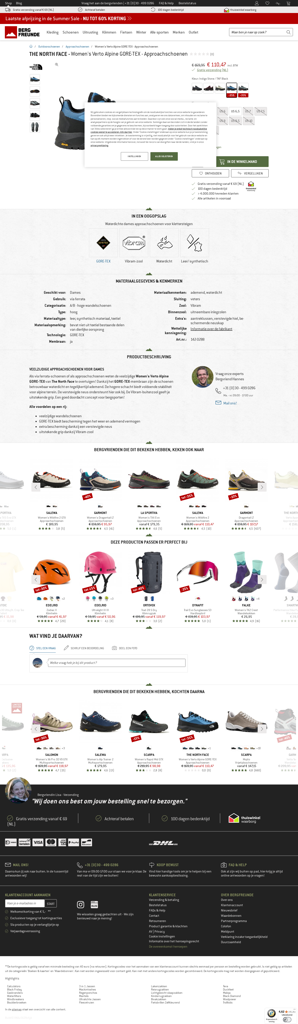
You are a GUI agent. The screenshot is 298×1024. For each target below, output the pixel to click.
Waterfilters (14, 996)
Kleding (53, 32)
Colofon (226, 926)
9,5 (235, 121)
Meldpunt (227, 932)
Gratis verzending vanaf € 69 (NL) (33, 10)
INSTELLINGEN (134, 156)
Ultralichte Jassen (90, 999)
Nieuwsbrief (229, 910)
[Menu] (294, 1010)
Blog (19, 3)
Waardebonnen (231, 916)
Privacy (159, 932)
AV (151, 932)
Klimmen (109, 32)
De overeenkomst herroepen (168, 947)
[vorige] (35, 487)
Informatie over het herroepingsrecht (174, 941)
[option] (103, 249)
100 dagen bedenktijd (171, 10)
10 (248, 121)
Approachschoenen (77, 46)
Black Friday (14, 989)
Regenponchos (88, 993)
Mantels (84, 996)
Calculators (13, 986)
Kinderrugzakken (161, 996)
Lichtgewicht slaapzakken (166, 993)
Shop (8, 3)
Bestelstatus (158, 905)
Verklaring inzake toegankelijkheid (244, 937)
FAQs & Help (157, 910)
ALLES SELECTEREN (164, 156)
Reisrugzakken (160, 989)
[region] (150, 134)
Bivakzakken (158, 999)
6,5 (235, 111)
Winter (141, 32)
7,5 (261, 111)
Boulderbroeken (16, 1002)
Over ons (227, 900)
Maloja (226, 993)
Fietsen (126, 32)
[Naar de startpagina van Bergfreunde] (23, 32)
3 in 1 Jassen (87, 986)
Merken (179, 32)
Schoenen (71, 32)
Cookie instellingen (162, 936)
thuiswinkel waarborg (243, 10)
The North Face (48, 54)
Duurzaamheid (231, 942)
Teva (225, 986)
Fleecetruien (86, 1002)
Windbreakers (15, 999)
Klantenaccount (232, 905)
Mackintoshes (87, 989)
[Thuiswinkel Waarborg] (244, 818)
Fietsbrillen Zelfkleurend (165, 1002)
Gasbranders (15, 993)
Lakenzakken (159, 986)
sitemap (17, 1009)
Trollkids (228, 1002)
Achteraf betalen (95, 10)
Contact (154, 916)
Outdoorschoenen (49, 46)
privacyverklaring (99, 145)
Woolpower (229, 999)
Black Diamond (232, 996)
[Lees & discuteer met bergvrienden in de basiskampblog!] (97, 905)
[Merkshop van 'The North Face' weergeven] (36, 67)
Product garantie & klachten (168, 926)
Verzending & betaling (164, 900)
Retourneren (157, 921)
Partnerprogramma (234, 921)
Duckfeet (228, 989)
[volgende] (262, 487)
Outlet (193, 32)
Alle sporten (159, 32)
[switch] (287, 1019)
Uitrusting (90, 32)
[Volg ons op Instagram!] (83, 905)
